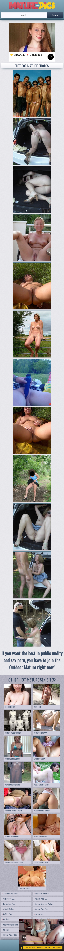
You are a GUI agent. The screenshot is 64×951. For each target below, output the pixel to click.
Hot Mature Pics (9, 903)
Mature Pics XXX (41, 898)
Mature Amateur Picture (44, 903)
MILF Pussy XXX (8, 898)
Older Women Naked (10, 924)
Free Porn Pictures (42, 893)
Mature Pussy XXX (10, 934)
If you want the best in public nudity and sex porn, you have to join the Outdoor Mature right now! (32, 660)
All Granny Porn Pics (10, 893)
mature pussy (40, 914)
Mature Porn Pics (41, 909)
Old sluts (6, 929)
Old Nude (6, 919)
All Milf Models (8, 909)
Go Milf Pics (7, 914)
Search (55, 15)
